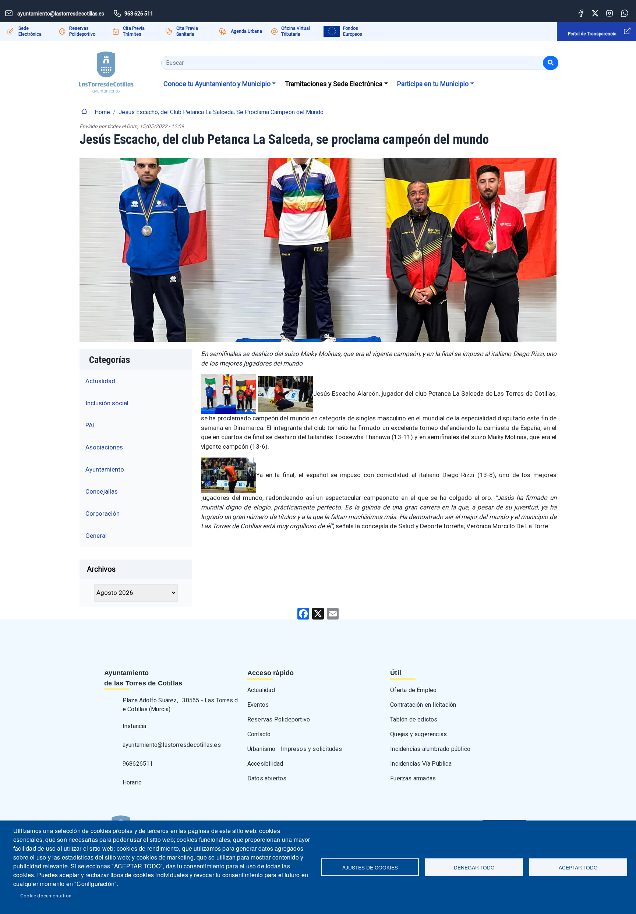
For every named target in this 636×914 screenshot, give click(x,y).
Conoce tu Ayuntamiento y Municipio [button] (217, 84)
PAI (90, 425)
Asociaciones (104, 447)
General (96, 535)
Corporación (102, 513)
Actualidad (100, 381)
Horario (132, 782)
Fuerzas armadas (413, 778)
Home (102, 112)
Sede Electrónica (30, 31)
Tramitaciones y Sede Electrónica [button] (333, 84)
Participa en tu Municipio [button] (433, 84)
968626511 (138, 763)
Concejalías (101, 491)
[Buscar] (550, 63)
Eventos (258, 704)
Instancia (134, 726)
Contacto (259, 734)
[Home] (106, 69)
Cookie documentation (45, 896)
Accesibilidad (265, 763)
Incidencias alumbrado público (430, 748)
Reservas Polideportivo (82, 31)
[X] (318, 613)
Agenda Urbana (246, 31)
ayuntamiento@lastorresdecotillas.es (172, 744)
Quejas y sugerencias (418, 734)
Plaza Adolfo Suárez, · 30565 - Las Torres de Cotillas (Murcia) (180, 705)
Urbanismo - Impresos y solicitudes (294, 748)
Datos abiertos (267, 778)
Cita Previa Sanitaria (187, 31)
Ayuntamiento (104, 469)
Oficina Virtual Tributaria (295, 31)
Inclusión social (106, 403)
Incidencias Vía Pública (421, 763)
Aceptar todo (578, 867)
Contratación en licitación (423, 704)
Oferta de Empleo (413, 690)
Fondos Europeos (352, 31)
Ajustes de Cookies (370, 867)
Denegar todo (474, 867)
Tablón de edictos (413, 719)
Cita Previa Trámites (134, 31)
